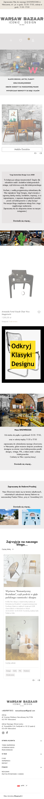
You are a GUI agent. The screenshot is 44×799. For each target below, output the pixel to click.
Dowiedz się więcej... (22, 221)
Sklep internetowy (12, 796)
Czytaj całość (11, 663)
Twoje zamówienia (8, 745)
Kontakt (5, 763)
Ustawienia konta (8, 748)
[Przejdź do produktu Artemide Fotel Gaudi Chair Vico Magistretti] (21, 284)
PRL (20, 671)
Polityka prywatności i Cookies (13, 774)
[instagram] (3, 732)
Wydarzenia (10, 675)
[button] (11, 40)
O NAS (4, 758)
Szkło (15, 671)
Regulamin (5, 772)
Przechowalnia (7, 750)
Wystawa (26, 671)
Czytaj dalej (6, 549)
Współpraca (6, 761)
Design (8, 671)
